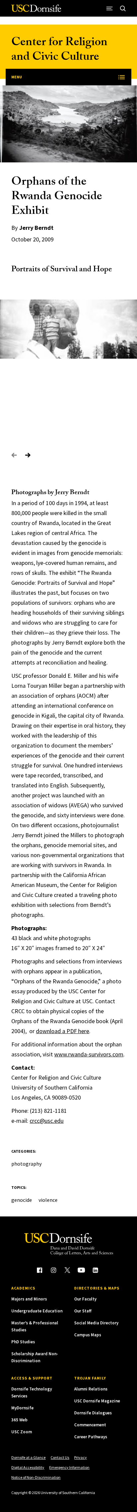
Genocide (21, 1200)
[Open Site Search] (123, 8)
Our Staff (82, 1311)
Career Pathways (90, 1437)
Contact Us (60, 1457)
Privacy (80, 1457)
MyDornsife (22, 1408)
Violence (48, 1200)
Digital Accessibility (27, 1467)
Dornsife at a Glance (28, 1457)
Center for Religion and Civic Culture (59, 50)
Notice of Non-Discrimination (36, 1477)
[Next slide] (28, 456)
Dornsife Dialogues (93, 1413)
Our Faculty (85, 1299)
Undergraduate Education (37, 1311)
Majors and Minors (29, 1299)
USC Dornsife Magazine (97, 1401)
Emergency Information (69, 1467)
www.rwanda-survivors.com (88, 1054)
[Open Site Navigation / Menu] (110, 8)
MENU (16, 76)
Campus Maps (87, 1335)
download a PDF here (62, 1031)
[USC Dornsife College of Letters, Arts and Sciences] (36, 11)
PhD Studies (23, 1342)
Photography (26, 1163)
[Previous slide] (14, 456)
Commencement (90, 1425)
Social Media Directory (96, 1323)
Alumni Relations (90, 1389)
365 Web (19, 1420)
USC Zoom (21, 1432)
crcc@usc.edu (47, 1120)
